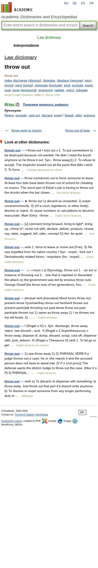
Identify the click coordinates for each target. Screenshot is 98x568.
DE (75, 3)
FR (91, 3)
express (89, 115)
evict (9, 85)
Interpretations (26, 45)
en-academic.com (17, 7)
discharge (20, 80)
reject (70, 90)
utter (78, 115)
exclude (55, 85)
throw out (12, 178)
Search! (88, 25)
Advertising (42, 414)
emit (67, 85)
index (8, 80)
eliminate (41, 85)
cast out (34, 115)
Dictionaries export (11, 421)
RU (66, 3)
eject (88, 80)
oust (8, 90)
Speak (69, 115)
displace (63, 80)
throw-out (12, 270)
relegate (82, 90)
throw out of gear (77, 130)
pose (16, 90)
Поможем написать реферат (46, 104)
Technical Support (24, 414)
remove (76, 80)
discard (47, 115)
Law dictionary (49, 37)
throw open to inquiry (26, 130)
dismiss (34, 80)
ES (83, 3)
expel (28, 85)
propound (29, 90)
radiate (59, 90)
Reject (9, 115)
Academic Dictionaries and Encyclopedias (39, 17)
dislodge (49, 80)
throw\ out (13, 150)
